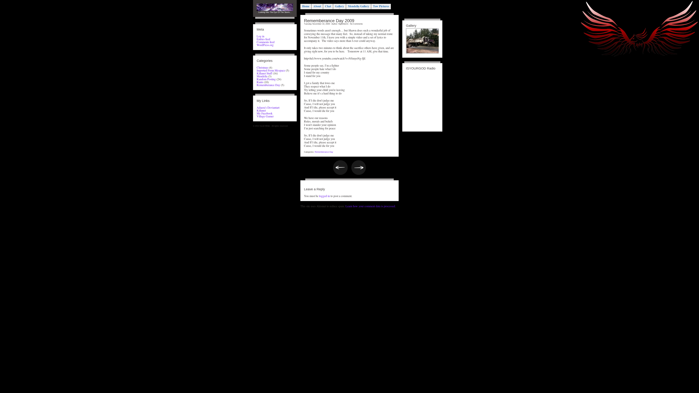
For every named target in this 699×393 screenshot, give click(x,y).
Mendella (262, 76)
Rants (260, 82)
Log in (260, 36)
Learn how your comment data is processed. (370, 206)
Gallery (339, 6)
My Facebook (265, 113)
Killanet (261, 110)
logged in (324, 196)
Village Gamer (265, 116)
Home (305, 6)
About (317, 6)
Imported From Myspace (271, 70)
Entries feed (263, 39)
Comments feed (266, 42)
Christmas (262, 67)
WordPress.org (265, 45)
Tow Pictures (381, 6)
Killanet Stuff (264, 73)
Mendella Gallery (358, 6)
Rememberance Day (268, 85)
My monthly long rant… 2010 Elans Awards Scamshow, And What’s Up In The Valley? (358, 167)
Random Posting (266, 79)
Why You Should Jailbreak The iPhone (340, 167)
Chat (328, 6)
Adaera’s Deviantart (268, 107)
